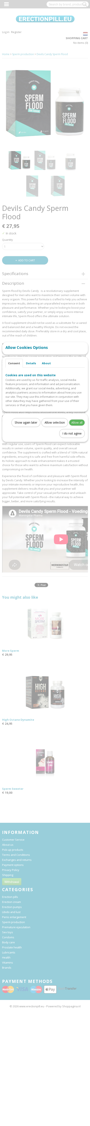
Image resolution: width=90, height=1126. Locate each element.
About (46, 363)
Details (31, 363)
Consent (14, 363)
